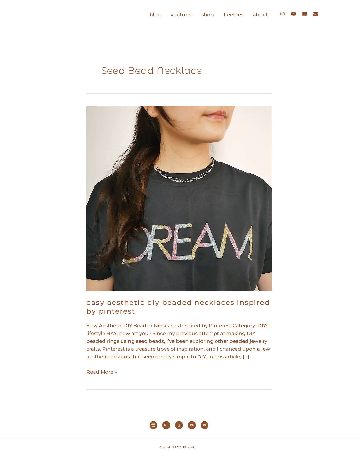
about (260, 15)
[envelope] (316, 13)
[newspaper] (307, 13)
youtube (181, 15)
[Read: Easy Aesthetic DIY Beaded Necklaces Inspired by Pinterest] (179, 198)
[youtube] (296, 13)
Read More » (101, 371)
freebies (233, 15)
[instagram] (285, 13)
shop (207, 15)
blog (155, 15)
